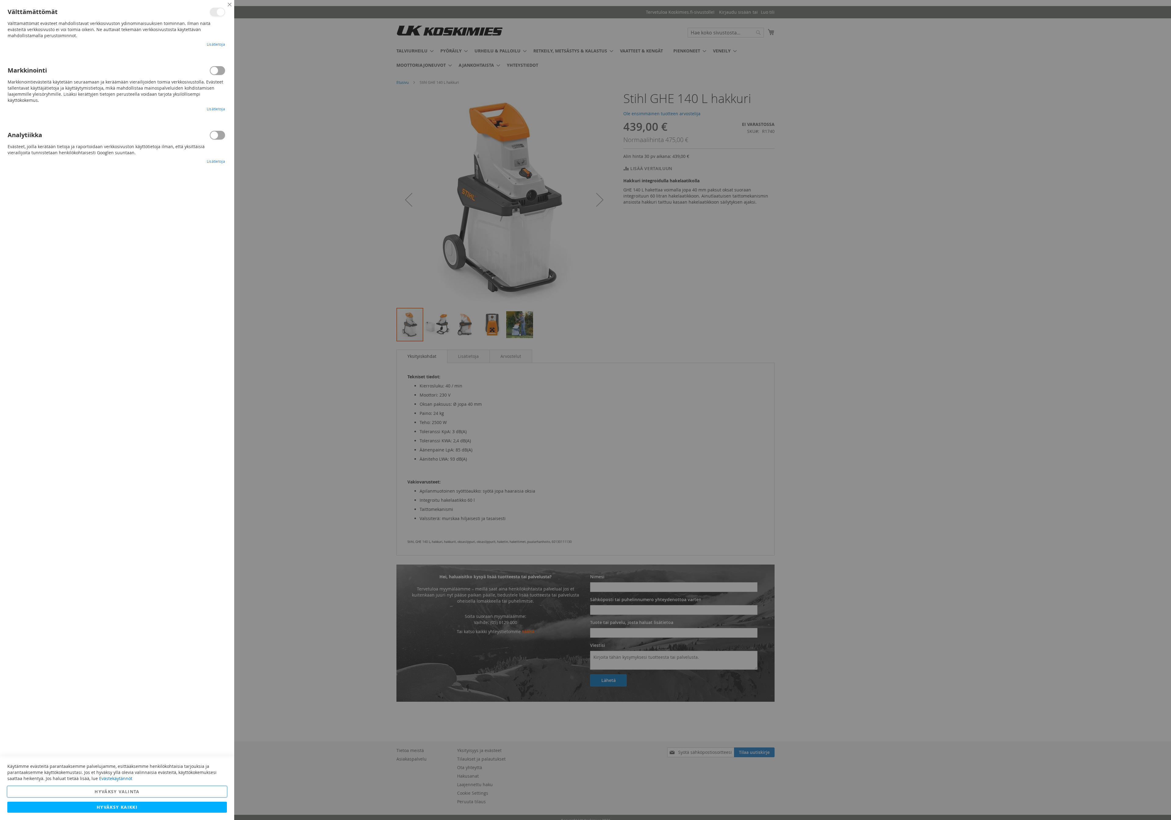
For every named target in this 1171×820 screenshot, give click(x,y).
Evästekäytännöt (115, 778)
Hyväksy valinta (117, 791)
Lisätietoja (216, 44)
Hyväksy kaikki (117, 807)
